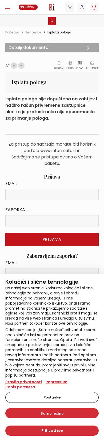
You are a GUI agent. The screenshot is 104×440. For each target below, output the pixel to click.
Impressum (56, 382)
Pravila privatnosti (23, 382)
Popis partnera (20, 387)
